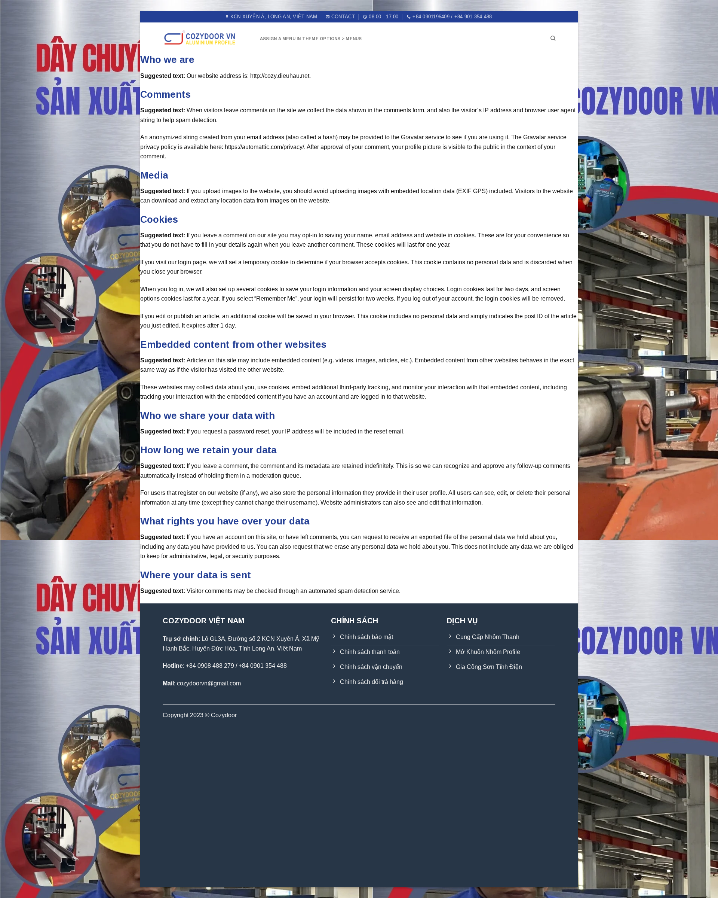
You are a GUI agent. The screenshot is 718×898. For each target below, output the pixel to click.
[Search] (552, 38)
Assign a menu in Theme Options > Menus (311, 38)
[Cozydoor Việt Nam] (206, 38)
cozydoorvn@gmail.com (209, 683)
